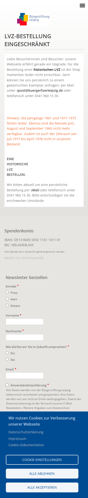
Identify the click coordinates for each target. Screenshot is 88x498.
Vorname (12, 315)
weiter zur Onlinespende (24, 258)
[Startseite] (33, 25)
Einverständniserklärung (28, 385)
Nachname (13, 331)
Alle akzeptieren (42, 487)
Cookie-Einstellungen (42, 459)
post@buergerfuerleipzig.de (40, 90)
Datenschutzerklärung (25, 432)
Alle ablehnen (42, 473)
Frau (14, 292)
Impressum (17, 438)
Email (10, 369)
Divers (15, 306)
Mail (35, 190)
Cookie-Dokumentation (26, 445)
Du (13, 353)
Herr (14, 299)
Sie (13, 360)
